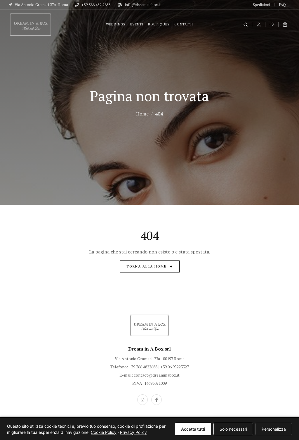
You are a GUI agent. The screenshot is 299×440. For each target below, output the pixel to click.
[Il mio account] (258, 24)
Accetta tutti (193, 429)
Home (142, 114)
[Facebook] (156, 399)
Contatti (183, 24)
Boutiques (159, 24)
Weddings (116, 24)
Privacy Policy (133, 432)
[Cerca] (245, 24)
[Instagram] (142, 399)
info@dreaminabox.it (142, 4)
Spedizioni (261, 4)
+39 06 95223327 (174, 367)
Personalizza (274, 429)
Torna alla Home (146, 266)
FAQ (282, 4)
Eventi (136, 24)
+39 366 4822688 (143, 367)
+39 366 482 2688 (96, 4)
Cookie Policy (104, 432)
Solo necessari (233, 429)
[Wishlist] (272, 24)
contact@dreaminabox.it (157, 375)
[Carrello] (285, 24)
